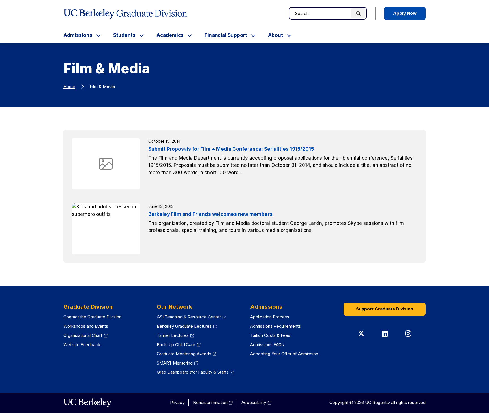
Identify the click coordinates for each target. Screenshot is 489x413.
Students (124, 35)
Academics (170, 35)
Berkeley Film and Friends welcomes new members (210, 214)
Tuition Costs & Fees (270, 335)
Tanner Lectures (175, 335)
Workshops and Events (85, 326)
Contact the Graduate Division (92, 317)
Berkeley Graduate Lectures (187, 326)
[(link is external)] (87, 402)
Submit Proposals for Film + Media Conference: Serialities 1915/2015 (231, 149)
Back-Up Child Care (179, 344)
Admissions (77, 35)
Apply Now (405, 13)
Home (69, 86)
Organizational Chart (85, 335)
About (275, 35)
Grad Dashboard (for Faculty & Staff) (195, 372)
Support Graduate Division (384, 309)
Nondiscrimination (213, 402)
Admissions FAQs (267, 344)
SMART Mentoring (177, 363)
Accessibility (256, 402)
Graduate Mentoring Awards (186, 353)
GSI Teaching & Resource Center (191, 317)
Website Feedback (81, 344)
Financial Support (226, 35)
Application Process (269, 317)
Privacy (177, 402)
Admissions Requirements (275, 326)
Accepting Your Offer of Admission (284, 353)
